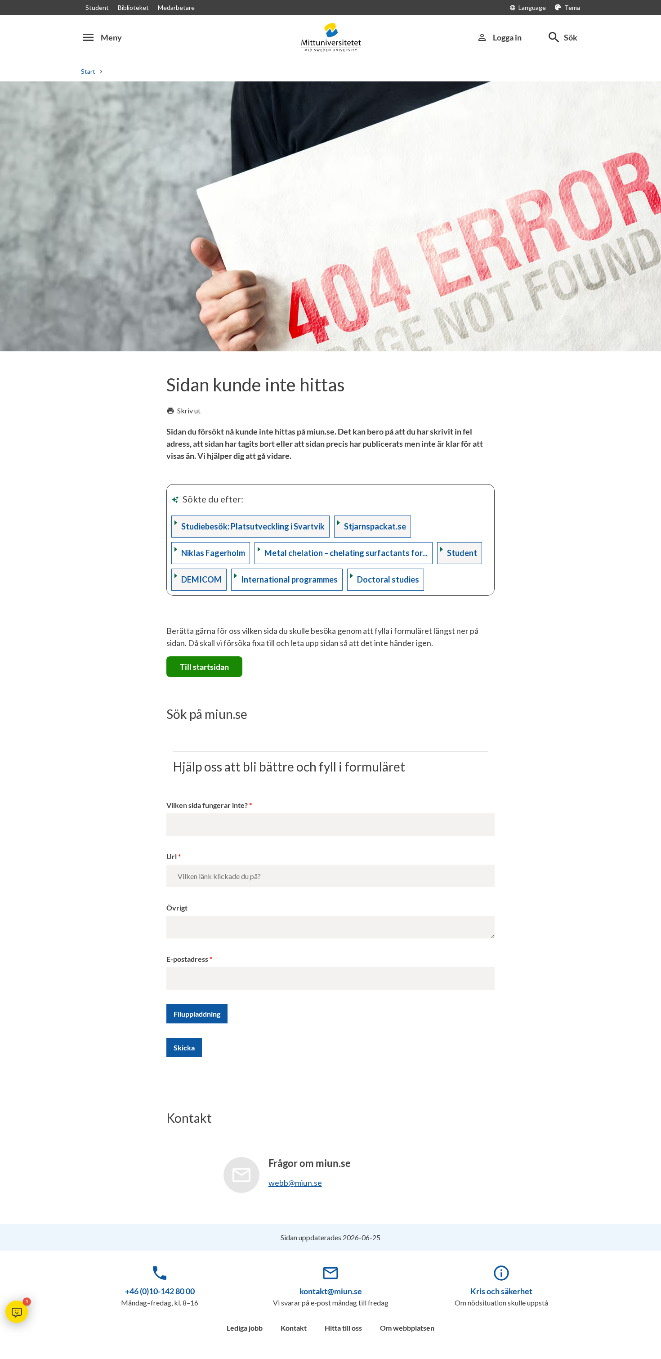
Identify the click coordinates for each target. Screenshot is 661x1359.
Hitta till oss (343, 1327)
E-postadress (187, 959)
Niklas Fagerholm (213, 553)
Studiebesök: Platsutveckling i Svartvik (253, 526)
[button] (16, 1312)
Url (171, 856)
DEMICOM (201, 579)
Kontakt (294, 1327)
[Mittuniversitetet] (330, 37)
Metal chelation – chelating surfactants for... (346, 553)
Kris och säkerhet (501, 1291)
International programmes (289, 579)
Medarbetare (176, 7)
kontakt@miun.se (330, 1291)
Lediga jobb (245, 1327)
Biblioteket (133, 7)
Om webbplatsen (407, 1327)
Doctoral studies (388, 579)
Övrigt (177, 907)
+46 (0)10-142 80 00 (160, 1291)
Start (88, 71)
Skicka (184, 1047)
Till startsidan (204, 667)
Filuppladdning (197, 1013)
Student (97, 7)
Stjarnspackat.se (375, 526)
